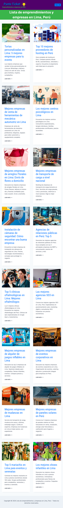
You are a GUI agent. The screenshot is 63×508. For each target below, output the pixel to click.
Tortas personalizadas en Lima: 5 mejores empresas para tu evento (15, 53)
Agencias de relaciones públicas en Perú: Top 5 (46, 233)
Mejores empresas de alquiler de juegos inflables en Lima (15, 355)
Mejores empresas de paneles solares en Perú (46, 413)
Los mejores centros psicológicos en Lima (47, 112)
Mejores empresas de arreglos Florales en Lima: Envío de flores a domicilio (15, 175)
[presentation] (16, 33)
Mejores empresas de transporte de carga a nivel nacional (46, 175)
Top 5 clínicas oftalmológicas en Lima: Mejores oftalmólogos (15, 296)
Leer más (8, 78)
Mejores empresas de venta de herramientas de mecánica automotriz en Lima (15, 115)
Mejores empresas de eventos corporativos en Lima (46, 355)
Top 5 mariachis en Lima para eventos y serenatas (16, 468)
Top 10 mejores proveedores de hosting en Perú (44, 50)
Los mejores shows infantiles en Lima (46, 466)
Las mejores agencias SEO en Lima (45, 295)
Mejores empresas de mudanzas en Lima (15, 413)
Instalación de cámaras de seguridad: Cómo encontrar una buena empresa (16, 236)
